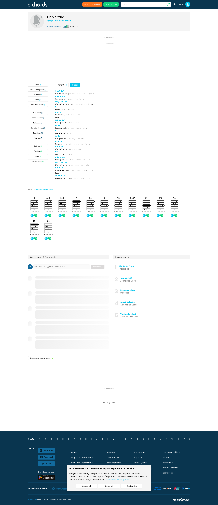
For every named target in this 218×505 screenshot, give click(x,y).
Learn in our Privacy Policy (118, 479)
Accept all (86, 486)
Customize (132, 486)
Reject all (109, 486)
